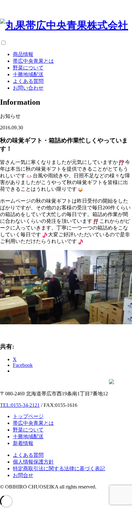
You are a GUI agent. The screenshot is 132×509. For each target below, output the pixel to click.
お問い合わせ (28, 88)
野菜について (28, 67)
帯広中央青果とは (33, 61)
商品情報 (23, 54)
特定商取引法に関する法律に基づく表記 (59, 468)
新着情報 (23, 443)
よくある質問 (28, 81)
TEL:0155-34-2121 (20, 405)
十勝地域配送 (28, 74)
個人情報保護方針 (33, 462)
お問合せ (23, 475)
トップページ (28, 416)
